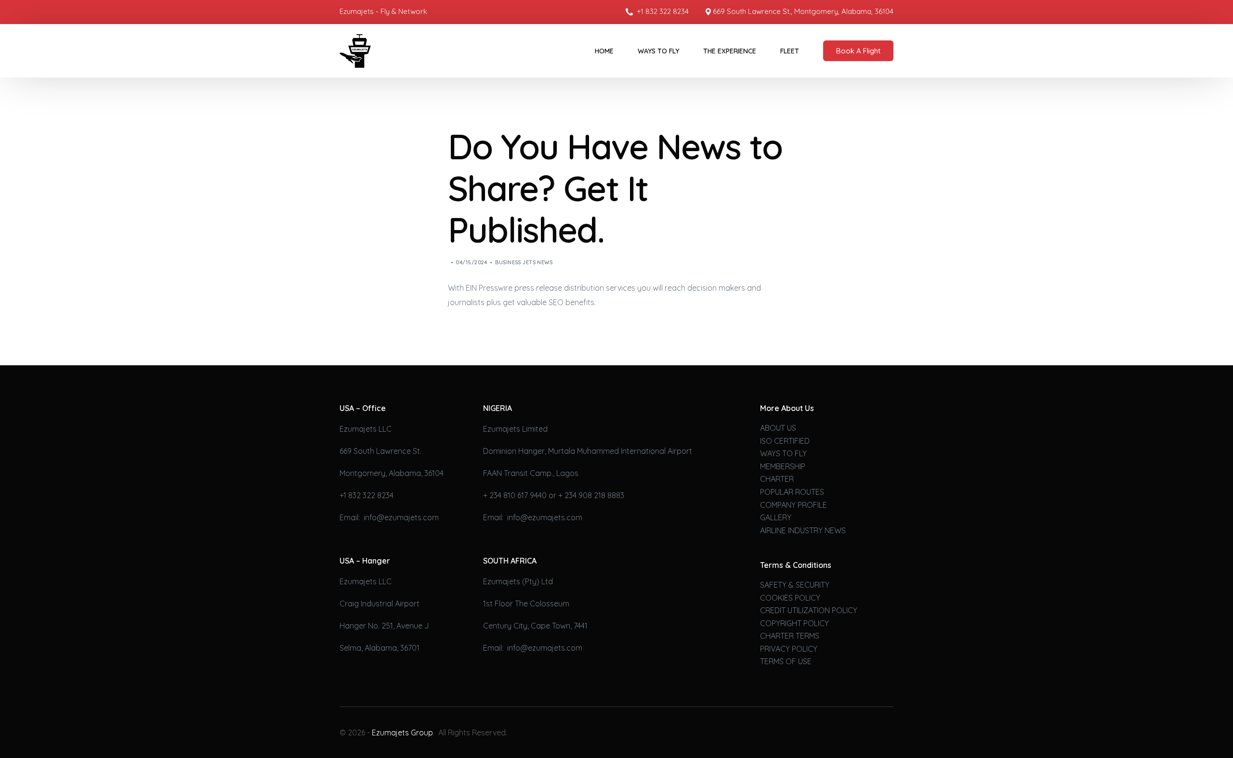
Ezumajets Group (402, 732)
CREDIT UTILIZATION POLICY (808, 610)
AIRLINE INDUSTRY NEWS (803, 530)
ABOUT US (778, 428)
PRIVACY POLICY (788, 649)
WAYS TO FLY (783, 453)
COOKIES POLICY (790, 598)
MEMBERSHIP (782, 466)
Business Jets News (523, 262)
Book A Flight (858, 50)
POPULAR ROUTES (792, 492)
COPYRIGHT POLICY (794, 623)
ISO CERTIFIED (785, 441)
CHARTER (777, 479)
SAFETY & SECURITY (794, 585)
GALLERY (775, 517)
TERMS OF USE (786, 661)
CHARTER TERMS (789, 636)
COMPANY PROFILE (793, 505)
